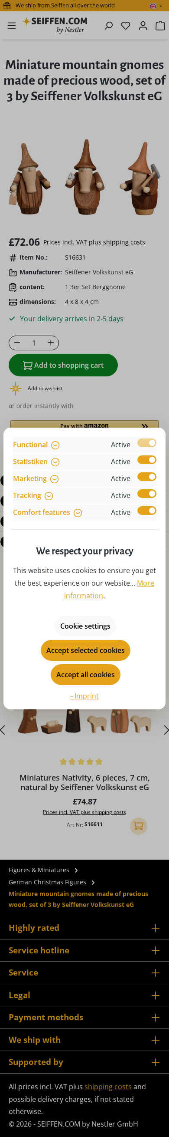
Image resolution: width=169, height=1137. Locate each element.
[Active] (146, 442)
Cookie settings (85, 626)
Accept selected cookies (85, 650)
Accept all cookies (85, 674)
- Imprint (85, 696)
